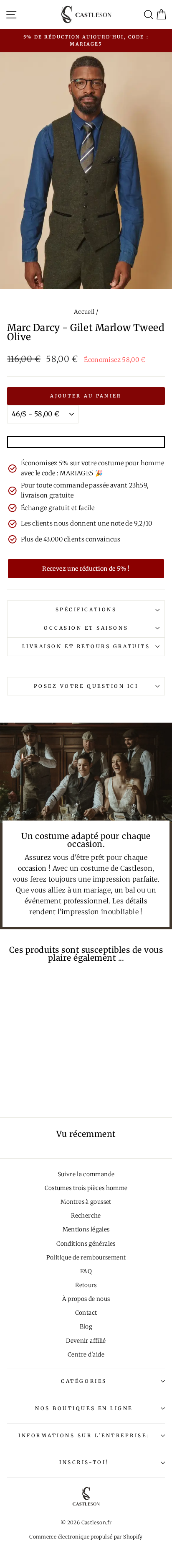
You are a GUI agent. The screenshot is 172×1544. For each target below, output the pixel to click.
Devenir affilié (86, 1340)
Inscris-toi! (83, 1462)
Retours (86, 1285)
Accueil (84, 311)
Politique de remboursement (86, 1257)
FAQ (86, 1271)
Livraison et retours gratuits (86, 646)
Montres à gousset (86, 1201)
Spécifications (86, 609)
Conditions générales (85, 1243)
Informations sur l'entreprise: (83, 1435)
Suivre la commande (86, 1174)
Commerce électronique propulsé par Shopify (85, 1537)
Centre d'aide (86, 1354)
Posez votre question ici (86, 686)
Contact (86, 1312)
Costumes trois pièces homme (86, 1188)
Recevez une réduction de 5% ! (85, 568)
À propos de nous (86, 1299)
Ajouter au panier (85, 396)
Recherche (86, 1215)
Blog (86, 1326)
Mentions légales (86, 1229)
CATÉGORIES (83, 1381)
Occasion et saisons (86, 628)
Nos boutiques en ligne (84, 1408)
